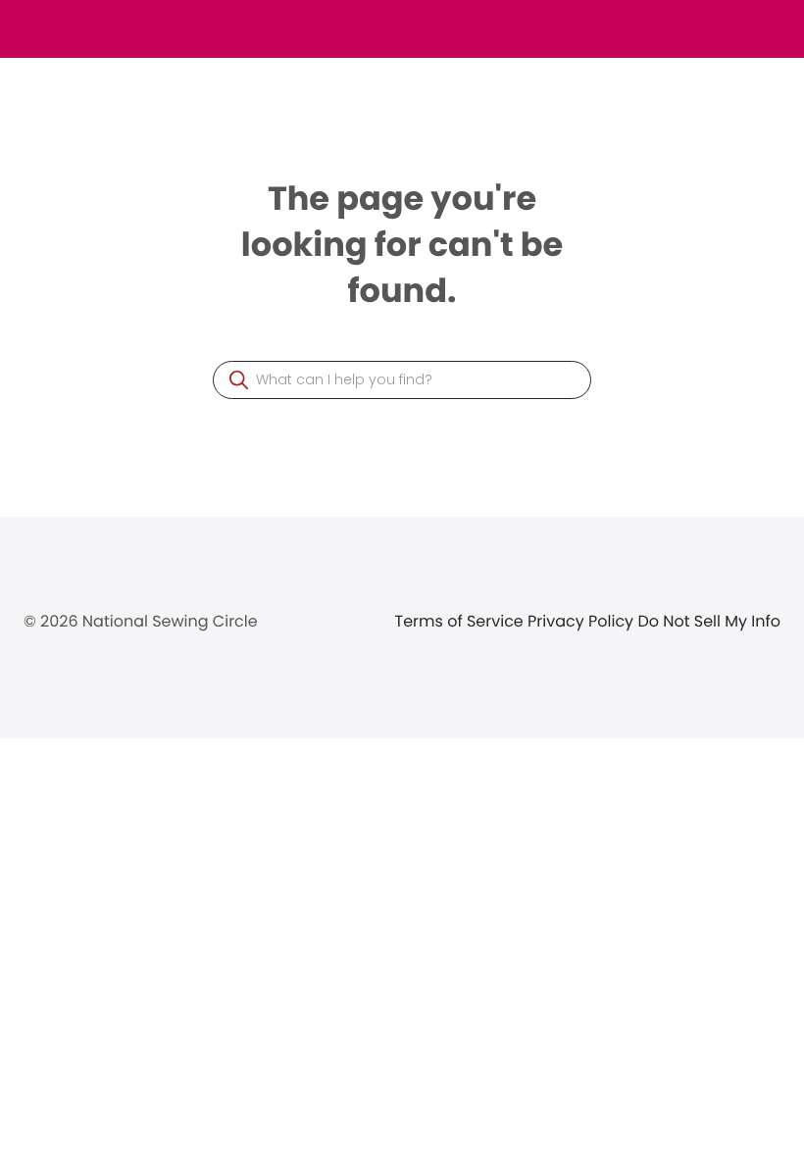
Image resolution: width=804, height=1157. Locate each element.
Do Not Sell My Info (708, 621)
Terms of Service (461, 621)
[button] (239, 380)
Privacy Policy (582, 621)
